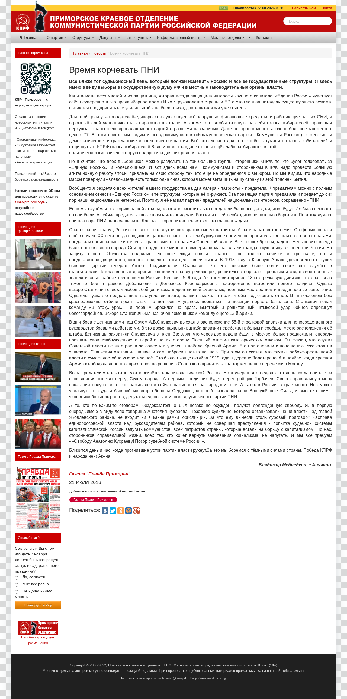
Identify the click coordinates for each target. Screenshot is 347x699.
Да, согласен (34, 577)
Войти (327, 8)
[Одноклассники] (120, 510)
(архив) (34, 538)
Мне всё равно (36, 584)
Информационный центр (180, 37)
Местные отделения (229, 37)
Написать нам (304, 8)
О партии (55, 37)
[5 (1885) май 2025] (38, 497)
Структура (81, 37)
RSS (223, 8)
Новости (99, 53)
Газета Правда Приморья (37, 456)
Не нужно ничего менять (33, 594)
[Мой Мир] (128, 510)
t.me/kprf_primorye (30, 202)
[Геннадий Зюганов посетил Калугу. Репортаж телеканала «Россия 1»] (38, 434)
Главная (30, 37)
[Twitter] (113, 510)
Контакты (264, 37)
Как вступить (137, 37)
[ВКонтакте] (105, 510)
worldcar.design (217, 678)
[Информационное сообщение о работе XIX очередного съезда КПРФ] (38, 254)
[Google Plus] (136, 510)
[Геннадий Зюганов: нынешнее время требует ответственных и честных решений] (38, 400)
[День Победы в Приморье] (38, 287)
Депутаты (108, 37)
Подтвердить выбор (38, 605)
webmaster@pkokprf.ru (173, 678)
